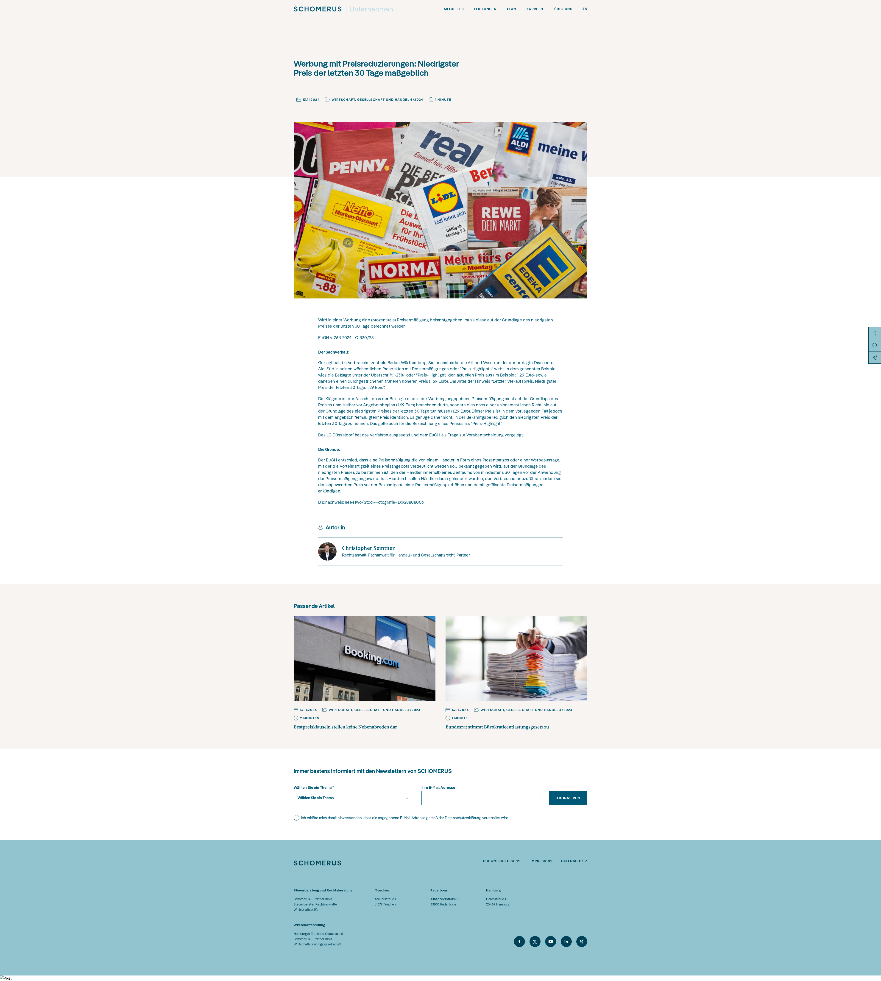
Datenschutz (574, 861)
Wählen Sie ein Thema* (314, 787)
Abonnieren (568, 798)
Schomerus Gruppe (502, 861)
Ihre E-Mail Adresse (438, 787)
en (585, 9)
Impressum (541, 861)
